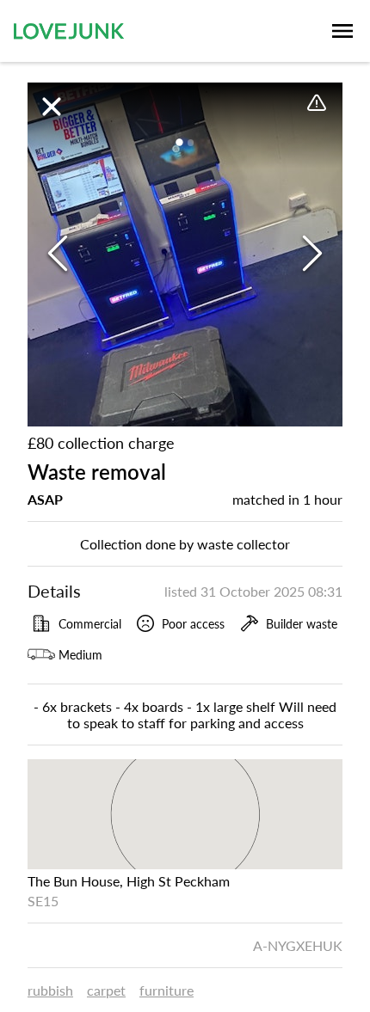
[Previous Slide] (58, 254)
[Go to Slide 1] (179, 143)
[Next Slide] (312, 254)
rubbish (50, 990)
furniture (166, 990)
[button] (185, 254)
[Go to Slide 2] (191, 142)
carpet (106, 990)
